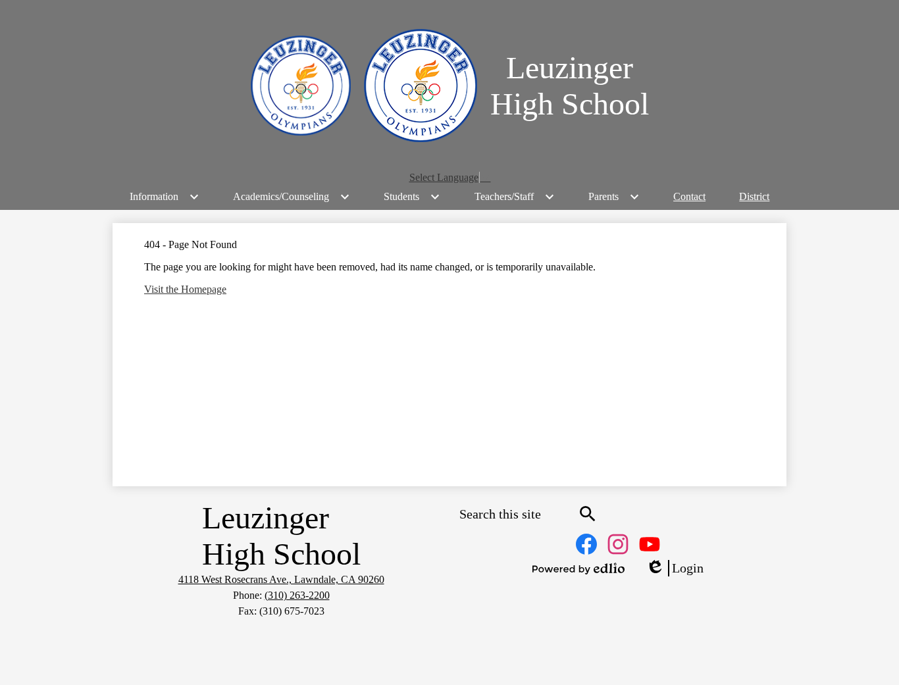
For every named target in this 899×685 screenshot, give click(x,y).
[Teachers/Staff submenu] (514, 197)
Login (675, 568)
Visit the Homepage (185, 289)
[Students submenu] (412, 197)
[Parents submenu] (614, 197)
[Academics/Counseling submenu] (291, 197)
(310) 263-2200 (297, 595)
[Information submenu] (164, 197)
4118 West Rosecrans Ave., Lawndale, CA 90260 (281, 579)
